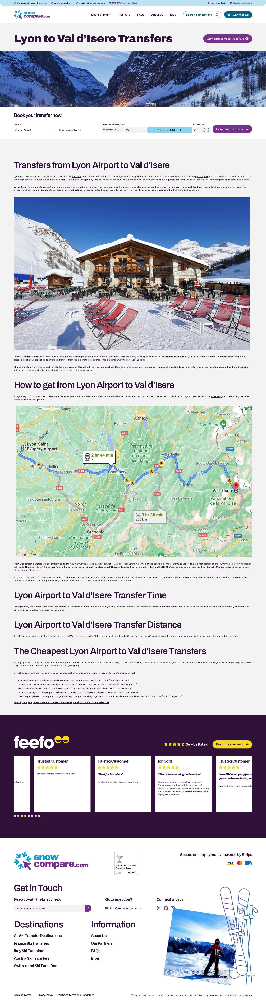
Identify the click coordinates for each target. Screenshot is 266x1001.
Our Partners (102, 943)
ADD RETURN (167, 130)
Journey (18, 125)
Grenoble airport (84, 187)
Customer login (218, 3)
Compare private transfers (225, 39)
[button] (15, 816)
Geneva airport (165, 179)
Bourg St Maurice (215, 567)
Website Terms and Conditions (76, 995)
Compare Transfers (229, 129)
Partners (124, 14)
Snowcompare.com (30, 673)
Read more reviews (229, 744)
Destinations (99, 14)
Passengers (199, 125)
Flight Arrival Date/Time (113, 125)
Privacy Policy (45, 995)
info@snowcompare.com (126, 908)
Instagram (173, 908)
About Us (157, 14)
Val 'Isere (76, 176)
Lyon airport (201, 176)
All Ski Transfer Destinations (38, 936)
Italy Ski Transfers (29, 951)
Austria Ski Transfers (31, 958)
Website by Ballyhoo (242, 995)
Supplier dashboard (242, 3)
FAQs (140, 14)
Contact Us (241, 15)
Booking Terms (22, 995)
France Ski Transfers (31, 943)
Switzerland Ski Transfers (35, 966)
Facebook (166, 908)
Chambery (216, 396)
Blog (173, 14)
